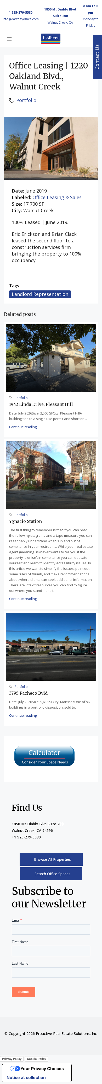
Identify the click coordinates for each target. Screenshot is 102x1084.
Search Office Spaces (52, 873)
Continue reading (23, 426)
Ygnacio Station (25, 521)
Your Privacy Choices (42, 1068)
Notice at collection (26, 1077)
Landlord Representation (40, 294)
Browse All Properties (52, 859)
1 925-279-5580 (20, 12)
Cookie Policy (36, 1059)
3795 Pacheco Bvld (28, 693)
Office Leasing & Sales (57, 197)
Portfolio (26, 100)
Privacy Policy (11, 1059)
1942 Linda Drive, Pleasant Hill (41, 404)
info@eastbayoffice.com (21, 19)
